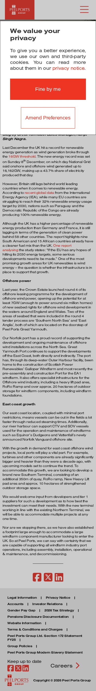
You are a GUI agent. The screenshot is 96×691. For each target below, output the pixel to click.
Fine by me (48, 89)
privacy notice (68, 68)
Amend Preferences (47, 118)
